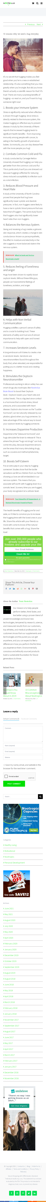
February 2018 (10, 1008)
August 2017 (9, 1031)
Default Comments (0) (11, 719)
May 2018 (8, 990)
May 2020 (8, 931)
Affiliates (8, 1169)
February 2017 (10, 1060)
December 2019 (11, 955)
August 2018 (9, 978)
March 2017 (9, 1055)
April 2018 (8, 996)
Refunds (23, 1172)
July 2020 (8, 926)
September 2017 (11, 1025)
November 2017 (11, 1019)
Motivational (9, 851)
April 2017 (8, 1049)
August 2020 (9, 920)
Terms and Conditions (20, 1169)
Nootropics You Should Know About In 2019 (12, 680)
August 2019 (9, 972)
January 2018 (10, 1013)
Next (39, 24)
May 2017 (8, 1043)
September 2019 (11, 967)
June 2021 (9, 908)
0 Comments (36, 571)
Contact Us (21, 1166)
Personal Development (14, 862)
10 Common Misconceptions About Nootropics (34, 680)
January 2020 (10, 949)
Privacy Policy (34, 1169)
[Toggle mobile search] (37, 3)
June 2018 (9, 984)
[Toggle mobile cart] (33, 3)
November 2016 (11, 1078)
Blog (28, 1166)
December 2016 (11, 1072)
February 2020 (10, 943)
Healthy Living (10, 845)
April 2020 (8, 937)
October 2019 (10, 961)
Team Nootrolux (9, 571)
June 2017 (9, 1037)
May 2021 (8, 914)
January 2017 (10, 1066)
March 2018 (9, 1002)
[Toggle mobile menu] (42, 3)
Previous (31, 24)
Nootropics (28, 571)
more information (9, 562)
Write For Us (36, 1166)
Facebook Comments (29, 719)
